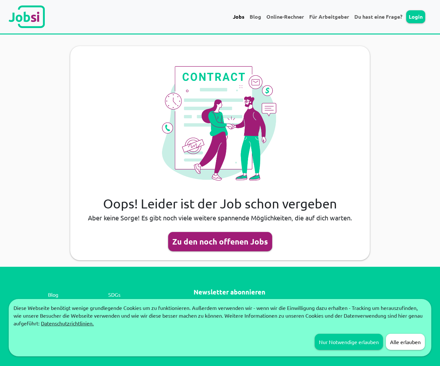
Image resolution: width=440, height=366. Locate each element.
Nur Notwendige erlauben (349, 342)
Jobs (238, 16)
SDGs (114, 294)
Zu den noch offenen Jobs (220, 241)
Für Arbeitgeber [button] (329, 16)
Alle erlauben (405, 342)
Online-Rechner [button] (285, 16)
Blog (255, 16)
